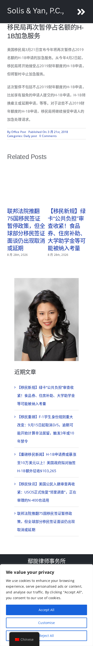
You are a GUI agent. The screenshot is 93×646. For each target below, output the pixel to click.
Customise (46, 622)
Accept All (46, 610)
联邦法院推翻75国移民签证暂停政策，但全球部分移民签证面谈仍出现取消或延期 (46, 521)
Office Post (18, 132)
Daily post (30, 136)
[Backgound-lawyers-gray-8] (46, 279)
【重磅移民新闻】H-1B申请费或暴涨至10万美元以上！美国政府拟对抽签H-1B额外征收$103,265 (46, 462)
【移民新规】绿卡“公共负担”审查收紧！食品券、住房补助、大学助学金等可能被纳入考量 (46, 395)
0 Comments (48, 136)
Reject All (46, 635)
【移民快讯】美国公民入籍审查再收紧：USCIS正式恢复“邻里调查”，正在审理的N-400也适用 (46, 492)
